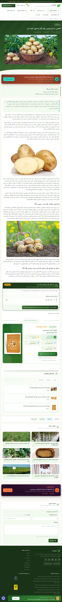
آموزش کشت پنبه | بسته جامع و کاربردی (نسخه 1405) (49, 576)
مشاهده (15, 598)
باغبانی (27, 553)
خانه (60, 18)
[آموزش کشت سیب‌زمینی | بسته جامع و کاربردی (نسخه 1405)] (53, 407)
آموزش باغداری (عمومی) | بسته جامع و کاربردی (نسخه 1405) (47, 585)
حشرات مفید (26, 569)
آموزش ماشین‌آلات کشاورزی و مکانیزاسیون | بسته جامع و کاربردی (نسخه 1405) (46, 581)
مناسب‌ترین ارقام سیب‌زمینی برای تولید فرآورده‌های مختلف (37, 397)
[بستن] (60, 597)
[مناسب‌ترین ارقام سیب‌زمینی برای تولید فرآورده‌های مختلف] (53, 398)
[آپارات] (45, 559)
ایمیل (27, 515)
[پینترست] (52, 559)
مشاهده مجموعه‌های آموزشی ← (13, 1)
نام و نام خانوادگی (53, 515)
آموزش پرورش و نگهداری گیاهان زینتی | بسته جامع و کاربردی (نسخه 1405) (47, 593)
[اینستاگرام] (55, 559)
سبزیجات (56, 18)
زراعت (54, 380)
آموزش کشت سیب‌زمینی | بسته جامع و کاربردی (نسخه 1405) (36, 406)
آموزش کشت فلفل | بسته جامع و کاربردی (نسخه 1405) (48, 590)
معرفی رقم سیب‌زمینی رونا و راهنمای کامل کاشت (39, 387)
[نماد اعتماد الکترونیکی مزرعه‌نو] (16, 579)
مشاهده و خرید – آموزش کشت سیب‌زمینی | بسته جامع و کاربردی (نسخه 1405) (40, 307)
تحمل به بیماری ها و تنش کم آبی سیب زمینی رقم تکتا (46, 94)
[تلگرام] (59, 559)
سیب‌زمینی (51, 18)
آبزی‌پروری (27, 562)
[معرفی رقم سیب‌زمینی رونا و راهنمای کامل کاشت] (53, 389)
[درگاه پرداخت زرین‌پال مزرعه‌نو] (16, 587)
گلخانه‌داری (27, 567)
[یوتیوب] (49, 559)
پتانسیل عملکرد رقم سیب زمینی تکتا (50, 92)
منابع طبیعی (26, 565)
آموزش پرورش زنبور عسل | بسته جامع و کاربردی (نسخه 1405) (47, 578)
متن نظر (56, 522)
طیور (28, 560)
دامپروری (27, 558)
